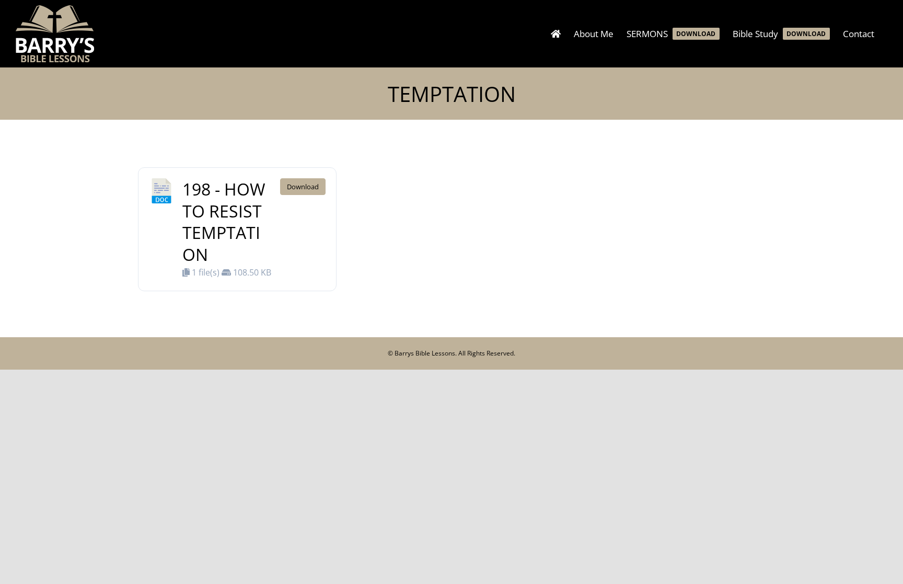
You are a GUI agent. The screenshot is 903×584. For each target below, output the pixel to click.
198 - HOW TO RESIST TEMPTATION (223, 222)
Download (303, 186)
